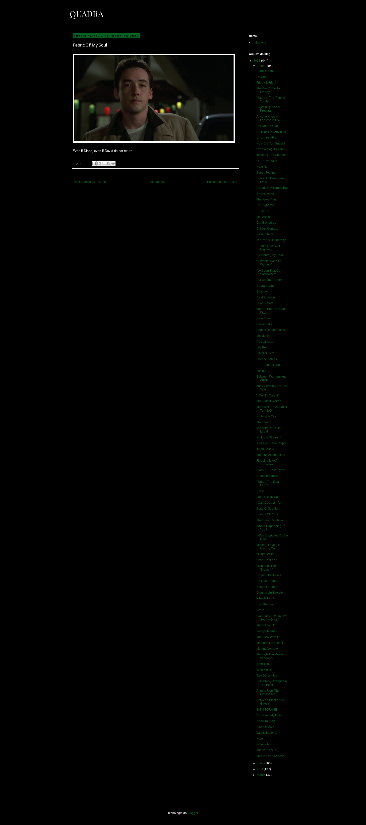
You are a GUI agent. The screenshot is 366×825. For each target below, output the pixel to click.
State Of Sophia (267, 508)
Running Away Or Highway (268, 247)
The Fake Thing (267, 199)
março (261, 775)
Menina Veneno (267, 648)
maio (260, 763)
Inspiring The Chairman (272, 155)
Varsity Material (266, 732)
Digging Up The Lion (270, 592)
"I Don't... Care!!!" (267, 395)
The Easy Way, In (268, 637)
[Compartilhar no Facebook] (108, 163)
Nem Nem (263, 166)
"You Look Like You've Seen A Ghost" (271, 617)
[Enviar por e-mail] (94, 163)
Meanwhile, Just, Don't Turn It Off (271, 408)
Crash (260, 491)
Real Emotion (265, 297)
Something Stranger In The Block (271, 682)
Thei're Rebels (266, 750)
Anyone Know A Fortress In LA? (268, 118)
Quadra (86, 13)
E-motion (262, 291)
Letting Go (263, 371)
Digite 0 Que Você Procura (268, 108)
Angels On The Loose (271, 330)
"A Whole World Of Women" (268, 262)
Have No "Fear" (266, 560)
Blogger (192, 813)
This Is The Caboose (270, 756)
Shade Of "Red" (267, 587)
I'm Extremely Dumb (269, 715)
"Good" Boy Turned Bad (272, 188)
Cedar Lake (264, 324)
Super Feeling (266, 172)
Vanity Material (266, 631)
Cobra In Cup (265, 286)
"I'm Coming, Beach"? (271, 149)
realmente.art (157, 182)
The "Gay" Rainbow (269, 520)
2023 (257, 60)
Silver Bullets (265, 353)
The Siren (263, 422)
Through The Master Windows (270, 656)
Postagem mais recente (90, 182)
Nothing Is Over (266, 416)
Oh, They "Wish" (267, 161)
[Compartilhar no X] (103, 163)
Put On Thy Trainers (269, 280)
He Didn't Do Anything (271, 132)
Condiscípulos (266, 222)
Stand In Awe (265, 727)
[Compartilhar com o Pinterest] (113, 163)
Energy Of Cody (267, 514)
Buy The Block (266, 604)
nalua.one (259, 42)
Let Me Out (263, 336)
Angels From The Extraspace (268, 692)
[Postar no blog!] (98, 163)
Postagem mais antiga (222, 182)
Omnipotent (264, 744)
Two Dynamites (266, 675)
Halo (259, 738)
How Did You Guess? (270, 143)
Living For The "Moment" (266, 567)
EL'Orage (262, 211)
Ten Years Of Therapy (271, 240)
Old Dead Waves (267, 126)
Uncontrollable (266, 137)
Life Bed (262, 347)
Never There (264, 234)
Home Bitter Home (268, 575)
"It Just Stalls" (265, 554)
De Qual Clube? (267, 581)
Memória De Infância (270, 643)
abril (260, 769)
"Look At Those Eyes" (270, 470)
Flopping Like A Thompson (266, 462)
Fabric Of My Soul (268, 497)
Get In (260, 610)
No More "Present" (268, 437)
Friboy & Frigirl (266, 82)
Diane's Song (265, 71)
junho (261, 66)
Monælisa (263, 217)
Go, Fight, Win (265, 205)
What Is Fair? (265, 598)
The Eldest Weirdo (268, 401)
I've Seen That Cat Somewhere (268, 272)
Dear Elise (263, 318)
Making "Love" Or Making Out (268, 546)
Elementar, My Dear (269, 255)
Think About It (265, 625)
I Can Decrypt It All (268, 502)
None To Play (265, 721)
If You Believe (265, 449)
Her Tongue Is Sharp (270, 365)
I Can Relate (264, 303)
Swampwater (265, 193)
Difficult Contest (267, 228)
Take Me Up (264, 670)
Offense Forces (266, 359)
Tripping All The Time (270, 455)
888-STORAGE (266, 709)
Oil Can (261, 77)
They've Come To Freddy (268, 90)
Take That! (263, 664)
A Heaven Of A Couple (271, 443)
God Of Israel (265, 341)
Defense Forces (267, 476)
